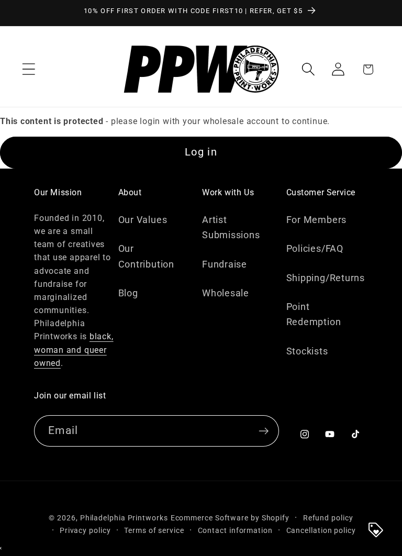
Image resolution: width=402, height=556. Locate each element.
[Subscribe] (263, 431)
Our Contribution (146, 256)
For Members (316, 219)
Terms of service (154, 530)
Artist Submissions (231, 227)
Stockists (307, 351)
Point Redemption (313, 314)
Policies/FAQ (314, 248)
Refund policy (328, 518)
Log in (201, 152)
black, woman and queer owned (74, 350)
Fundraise (224, 264)
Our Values (143, 219)
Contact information (235, 530)
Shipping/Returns (325, 277)
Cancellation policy (321, 530)
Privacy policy (85, 530)
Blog (128, 292)
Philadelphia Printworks (124, 518)
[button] (28, 69)
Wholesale (225, 292)
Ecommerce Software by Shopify (230, 518)
